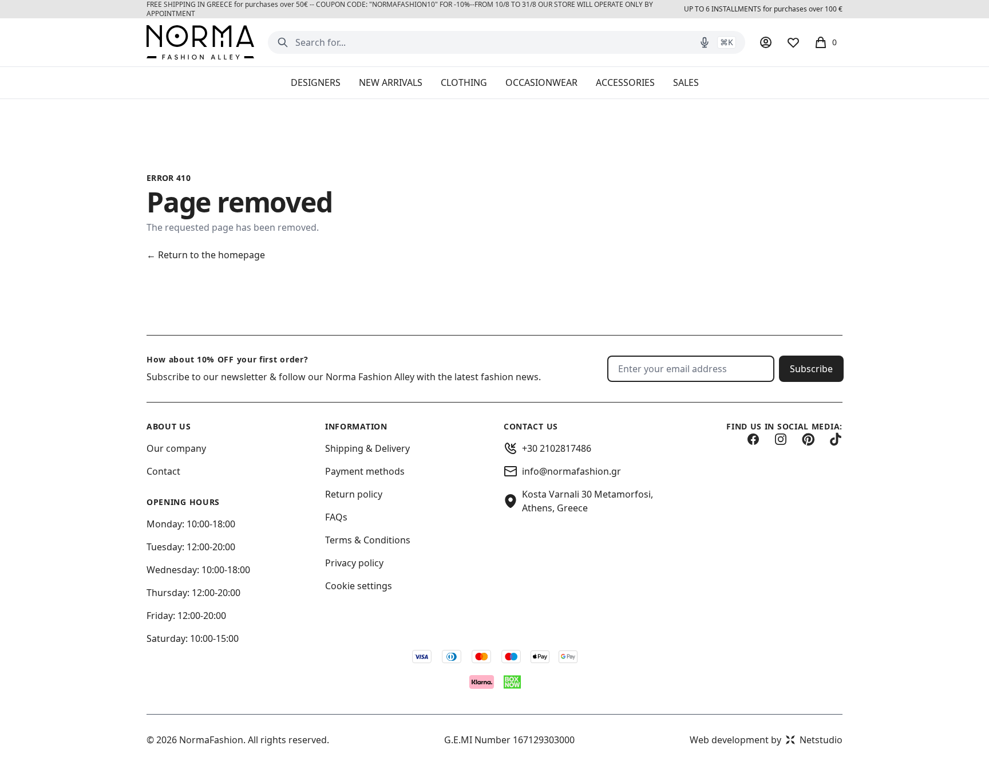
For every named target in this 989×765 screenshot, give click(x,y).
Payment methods (365, 471)
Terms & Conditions (367, 540)
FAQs (336, 517)
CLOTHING (464, 82)
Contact (163, 471)
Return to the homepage (206, 255)
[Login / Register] (766, 42)
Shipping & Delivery (367, 448)
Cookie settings (358, 585)
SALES (686, 82)
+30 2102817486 (556, 448)
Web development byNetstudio (766, 740)
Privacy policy (354, 563)
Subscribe (811, 368)
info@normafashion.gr (571, 471)
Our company (176, 448)
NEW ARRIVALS (390, 82)
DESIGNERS (316, 82)
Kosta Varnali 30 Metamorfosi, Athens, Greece (587, 501)
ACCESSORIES (625, 82)
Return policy (353, 494)
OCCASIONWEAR (541, 82)
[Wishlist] (793, 42)
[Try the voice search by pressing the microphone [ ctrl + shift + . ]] (704, 42)
